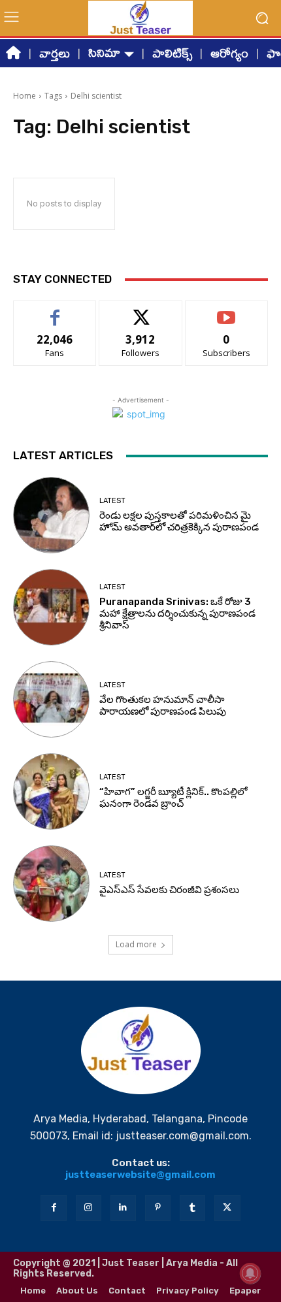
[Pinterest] (158, 1207)
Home (24, 95)
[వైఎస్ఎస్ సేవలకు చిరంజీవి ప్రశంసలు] (51, 883)
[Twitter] (227, 1207)
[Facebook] (53, 1207)
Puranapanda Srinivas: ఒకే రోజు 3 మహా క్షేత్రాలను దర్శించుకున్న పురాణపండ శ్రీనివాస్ (177, 613)
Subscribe (227, 311)
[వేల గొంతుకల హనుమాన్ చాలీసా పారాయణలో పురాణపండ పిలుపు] (51, 699)
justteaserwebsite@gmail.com (140, 1174)
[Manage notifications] (250, 1273)
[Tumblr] (192, 1207)
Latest (112, 500)
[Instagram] (88, 1207)
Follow (140, 311)
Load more (136, 944)
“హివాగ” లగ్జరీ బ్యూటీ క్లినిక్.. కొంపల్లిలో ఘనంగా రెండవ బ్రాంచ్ (173, 797)
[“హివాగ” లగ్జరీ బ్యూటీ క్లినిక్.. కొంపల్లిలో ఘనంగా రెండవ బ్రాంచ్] (51, 791)
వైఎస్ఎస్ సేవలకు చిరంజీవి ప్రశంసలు (169, 890)
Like (55, 311)
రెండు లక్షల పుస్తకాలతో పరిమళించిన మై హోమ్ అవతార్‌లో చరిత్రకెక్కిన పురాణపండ (179, 521)
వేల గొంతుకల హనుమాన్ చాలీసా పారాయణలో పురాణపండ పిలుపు (162, 705)
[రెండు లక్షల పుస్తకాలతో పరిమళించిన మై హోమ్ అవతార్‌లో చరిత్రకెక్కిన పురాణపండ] (51, 515)
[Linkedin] (123, 1207)
